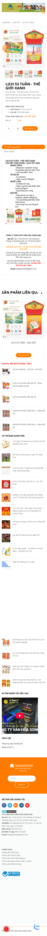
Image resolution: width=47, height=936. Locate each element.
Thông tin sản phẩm (12, 147)
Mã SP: (8, 120)
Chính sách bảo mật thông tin (14, 858)
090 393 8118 (30, 128)
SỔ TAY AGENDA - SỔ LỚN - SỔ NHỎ (27, 369)
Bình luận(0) (9, 151)
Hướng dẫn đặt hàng (10, 852)
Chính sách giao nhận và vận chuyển (16, 861)
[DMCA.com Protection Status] (9, 811)
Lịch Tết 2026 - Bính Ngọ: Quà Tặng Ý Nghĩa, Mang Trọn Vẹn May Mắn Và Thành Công (28, 511)
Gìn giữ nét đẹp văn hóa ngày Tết (26, 535)
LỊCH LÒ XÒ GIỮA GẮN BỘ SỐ (24, 397)
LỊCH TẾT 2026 (30, 116)
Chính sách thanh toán (11, 855)
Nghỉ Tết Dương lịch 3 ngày (24, 562)
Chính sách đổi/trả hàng (11, 864)
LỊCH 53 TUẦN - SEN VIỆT (23, 342)
